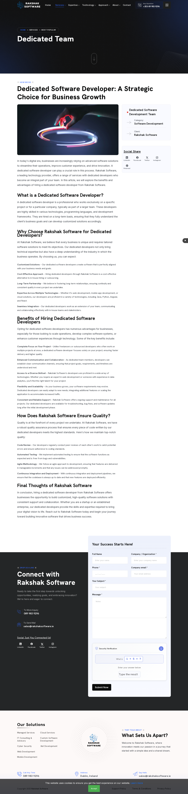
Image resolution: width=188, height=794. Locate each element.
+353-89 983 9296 (151, 6)
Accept (94, 788)
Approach (103, 5)
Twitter (147, 160)
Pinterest (127, 168)
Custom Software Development (48, 739)
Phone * (96, 568)
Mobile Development (27, 757)
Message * (97, 595)
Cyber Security (24, 746)
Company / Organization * (143, 554)
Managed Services (26, 732)
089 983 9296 (31, 613)
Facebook (137, 160)
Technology (88, 5)
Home (48, 5)
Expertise (73, 5)
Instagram (157, 160)
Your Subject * (99, 581)
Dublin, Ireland (89, 776)
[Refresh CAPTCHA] (161, 648)
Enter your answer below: (129, 667)
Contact (127, 5)
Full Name (97, 554)
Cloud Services (47, 732)
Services (59, 5)
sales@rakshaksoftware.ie (39, 626)
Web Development (26, 751)
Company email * (139, 568)
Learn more (137, 783)
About (115, 5)
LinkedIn (127, 160)
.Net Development (48, 746)
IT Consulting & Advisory (24, 739)
